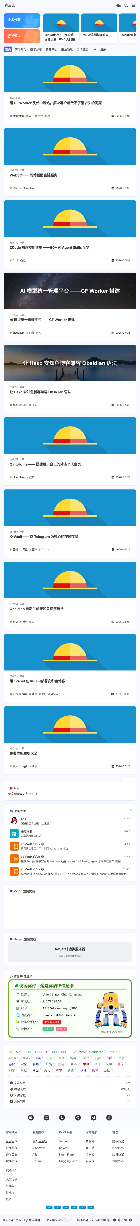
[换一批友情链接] (14, 1170)
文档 (110, 1064)
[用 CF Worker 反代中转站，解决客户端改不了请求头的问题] (70, 74)
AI (11, 1052)
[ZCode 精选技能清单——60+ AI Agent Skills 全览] (70, 218)
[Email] (31, 1118)
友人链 (90, 1161)
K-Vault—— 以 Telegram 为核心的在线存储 (44, 537)
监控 (121, 1064)
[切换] (133, 5)
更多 (103, 49)
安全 (25, 1064)
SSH (65, 1052)
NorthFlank (66, 1154)
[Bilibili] (46, 1118)
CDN (28, 1052)
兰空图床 (12, 1141)
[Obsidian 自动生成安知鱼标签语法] (70, 580)
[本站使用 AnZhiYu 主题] (57, 1208)
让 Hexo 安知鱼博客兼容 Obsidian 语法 (40, 392)
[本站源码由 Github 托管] (74, 1208)
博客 (75, 1058)
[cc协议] (123, 1220)
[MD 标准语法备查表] (99, 23)
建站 (63, 1064)
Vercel (63, 1141)
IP (47, 1052)
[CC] (109, 1118)
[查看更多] (131, 810)
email (13, 1058)
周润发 (10, 1186)
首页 (8, 49)
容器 (38, 1064)
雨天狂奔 (34, 1220)
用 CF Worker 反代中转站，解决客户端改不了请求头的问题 (56, 103)
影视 (75, 1064)
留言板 (90, 1154)
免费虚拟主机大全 (23, 753)
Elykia (10, 1192)
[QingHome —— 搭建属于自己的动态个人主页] (70, 435)
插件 (98, 1064)
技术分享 (36, 49)
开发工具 (12, 1154)
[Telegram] (93, 1118)
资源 (72, 1070)
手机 (87, 1064)
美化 (48, 1070)
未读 (17, 98)
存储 (13, 1064)
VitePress (38, 1148)
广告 (50, 1064)
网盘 (36, 1070)
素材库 (90, 1141)
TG (74, 1052)
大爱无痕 (12, 1179)
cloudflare (97, 1052)
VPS (83, 1052)
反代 (87, 1058)
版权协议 (118, 1154)
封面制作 (12, 1148)
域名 (122, 1058)
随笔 (96, 1070)
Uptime (37, 1161)
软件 (84, 1070)
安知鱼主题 (39, 1141)
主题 (50, 1058)
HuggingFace (68, 1161)
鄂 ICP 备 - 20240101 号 (93, 1220)
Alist (35, 1154)
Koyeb (63, 1148)
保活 (62, 1058)
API (19, 1052)
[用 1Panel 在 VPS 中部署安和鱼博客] (70, 652)
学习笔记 (20, 49)
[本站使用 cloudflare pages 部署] (66, 1208)
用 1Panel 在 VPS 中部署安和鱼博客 (37, 681)
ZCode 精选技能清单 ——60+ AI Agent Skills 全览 (50, 247)
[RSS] (62, 1118)
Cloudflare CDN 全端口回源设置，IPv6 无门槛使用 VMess (61, 37)
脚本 (60, 1070)
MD (55, 1052)
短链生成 (12, 1161)
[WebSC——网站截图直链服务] (70, 146)
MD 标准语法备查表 (96, 35)
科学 (13, 1070)
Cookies (118, 1148)
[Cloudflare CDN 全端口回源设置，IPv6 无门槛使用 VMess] (61, 23)
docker (114, 1052)
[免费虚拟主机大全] (70, 724)
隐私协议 (118, 1141)
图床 (111, 1058)
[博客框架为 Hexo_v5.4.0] (49, 1208)
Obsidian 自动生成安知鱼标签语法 (37, 609)
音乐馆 (90, 1148)
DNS (39, 1052)
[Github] (78, 1118)
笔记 (25, 1070)
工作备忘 (82, 49)
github (27, 1058)
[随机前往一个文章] (118, 5)
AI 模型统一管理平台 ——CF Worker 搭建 (42, 320)
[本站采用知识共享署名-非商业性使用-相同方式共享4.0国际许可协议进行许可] (91, 1208)
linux (39, 1058)
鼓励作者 (118, 1161)
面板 (109, 1070)
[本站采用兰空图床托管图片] (82, 1208)
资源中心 (51, 49)
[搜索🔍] (126, 5)
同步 (99, 1058)
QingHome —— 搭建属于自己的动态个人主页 (45, 464)
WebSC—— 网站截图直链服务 (33, 175)
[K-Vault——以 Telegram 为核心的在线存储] (70, 507)
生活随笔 (67, 49)
